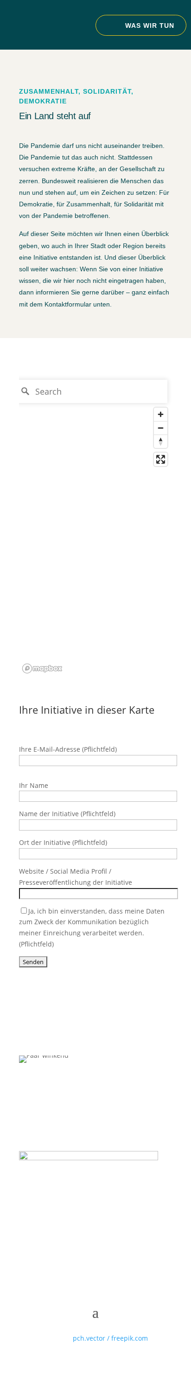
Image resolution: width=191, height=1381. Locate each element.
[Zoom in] (160, 414)
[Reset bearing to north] (160, 441)
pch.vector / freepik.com (110, 1338)
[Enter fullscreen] (160, 459)
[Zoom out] (160, 428)
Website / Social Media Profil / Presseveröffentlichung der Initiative (75, 877)
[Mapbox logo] (42, 668)
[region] (95, 526)
